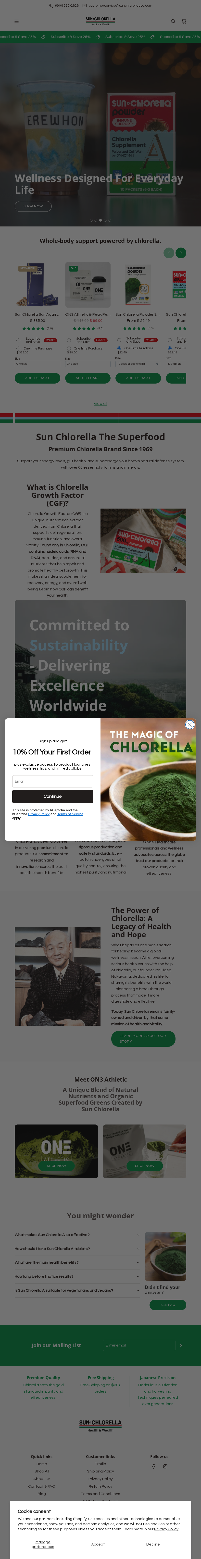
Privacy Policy (166, 1529)
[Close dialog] (190, 724)
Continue (53, 796)
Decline (153, 1544)
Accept (98, 1544)
